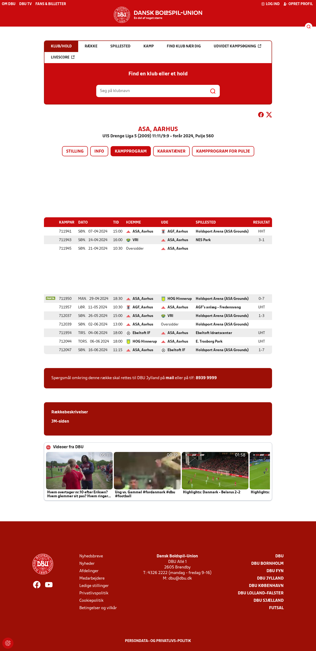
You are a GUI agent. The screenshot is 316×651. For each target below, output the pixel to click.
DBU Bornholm (267, 564)
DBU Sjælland (269, 601)
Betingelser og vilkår (98, 608)
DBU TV (25, 4)
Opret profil (300, 4)
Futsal (276, 608)
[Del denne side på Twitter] (269, 115)
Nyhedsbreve (91, 556)
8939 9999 (206, 378)
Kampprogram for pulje (223, 152)
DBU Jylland (270, 578)
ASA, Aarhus (143, 231)
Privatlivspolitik (93, 593)
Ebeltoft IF (141, 333)
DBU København (266, 586)
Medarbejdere (92, 578)
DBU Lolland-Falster (261, 593)
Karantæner (171, 152)
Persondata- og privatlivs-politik (158, 641)
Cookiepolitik (91, 601)
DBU (279, 556)
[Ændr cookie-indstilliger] (7, 643)
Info (99, 152)
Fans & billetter (50, 4)
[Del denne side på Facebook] (261, 115)
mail (170, 378)
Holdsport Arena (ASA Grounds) (222, 231)
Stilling (75, 152)
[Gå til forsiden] (158, 15)
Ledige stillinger (94, 586)
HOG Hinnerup (179, 299)
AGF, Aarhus (177, 231)
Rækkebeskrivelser (69, 412)
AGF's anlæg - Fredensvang (218, 307)
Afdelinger (89, 571)
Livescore (60, 57)
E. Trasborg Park (209, 341)
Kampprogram (131, 152)
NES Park (203, 240)
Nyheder (87, 564)
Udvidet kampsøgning (235, 46)
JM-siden (60, 422)
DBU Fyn (275, 571)
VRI (135, 240)
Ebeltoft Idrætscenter (214, 333)
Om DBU (8, 4)
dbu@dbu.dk (180, 578)
